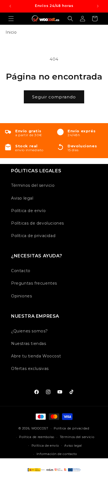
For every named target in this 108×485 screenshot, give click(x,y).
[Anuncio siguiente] (98, 6)
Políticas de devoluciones (37, 223)
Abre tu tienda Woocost (36, 356)
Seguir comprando (54, 97)
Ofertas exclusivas (30, 368)
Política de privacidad (33, 235)
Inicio (11, 32)
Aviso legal (22, 198)
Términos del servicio (33, 185)
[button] (11, 19)
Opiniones (21, 296)
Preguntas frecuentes (34, 283)
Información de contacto (57, 454)
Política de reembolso (36, 437)
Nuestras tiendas (28, 343)
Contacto (20, 270)
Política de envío (28, 210)
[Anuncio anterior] (10, 6)
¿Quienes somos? (29, 331)
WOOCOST (39, 428)
